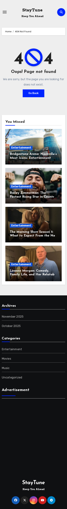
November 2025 (13, 316)
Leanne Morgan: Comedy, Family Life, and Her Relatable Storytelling (33, 274)
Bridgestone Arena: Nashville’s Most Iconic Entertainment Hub (33, 158)
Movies (6, 358)
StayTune (32, 10)
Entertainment (21, 147)
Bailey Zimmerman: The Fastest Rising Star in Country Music (33, 196)
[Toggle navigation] (5, 12)
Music (6, 368)
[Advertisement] (33, 435)
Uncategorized (12, 377)
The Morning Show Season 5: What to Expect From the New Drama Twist (33, 235)
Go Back (33, 93)
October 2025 (11, 326)
